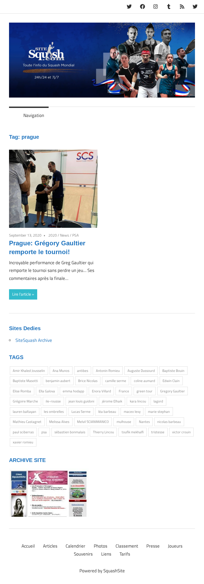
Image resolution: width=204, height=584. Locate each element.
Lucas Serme (81, 411)
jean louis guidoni (81, 401)
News (64, 235)
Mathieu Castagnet (27, 421)
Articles (50, 546)
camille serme (115, 380)
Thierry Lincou (103, 432)
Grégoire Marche (25, 401)
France (124, 391)
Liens (106, 554)
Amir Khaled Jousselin (29, 370)
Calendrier (75, 546)
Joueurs (175, 546)
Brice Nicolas (87, 380)
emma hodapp (73, 391)
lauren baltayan (24, 411)
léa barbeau (107, 411)
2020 (52, 235)
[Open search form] (188, 114)
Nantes (144, 421)
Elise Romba (22, 391)
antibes (82, 370)
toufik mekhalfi (133, 432)
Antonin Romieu (108, 370)
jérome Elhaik (112, 401)
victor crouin (181, 432)
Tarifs (125, 554)
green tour (144, 391)
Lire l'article (21, 294)
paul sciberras (23, 432)
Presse (153, 546)
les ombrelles (54, 411)
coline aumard (144, 380)
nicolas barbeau (169, 421)
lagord (158, 401)
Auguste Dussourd (141, 370)
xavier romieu (23, 442)
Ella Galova (47, 391)
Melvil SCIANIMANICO (93, 421)
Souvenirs (83, 554)
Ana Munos (61, 370)
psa (44, 432)
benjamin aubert (58, 380)
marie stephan (159, 411)
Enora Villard (101, 391)
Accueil (28, 546)
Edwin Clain (171, 380)
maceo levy (132, 411)
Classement (127, 546)
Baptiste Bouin (173, 370)
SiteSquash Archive (33, 340)
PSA (75, 235)
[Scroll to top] (195, 575)
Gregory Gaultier (172, 391)
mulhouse (124, 421)
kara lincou (138, 401)
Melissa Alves (59, 421)
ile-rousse (53, 401)
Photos (100, 546)
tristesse (157, 432)
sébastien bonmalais (69, 432)
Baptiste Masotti (25, 380)
